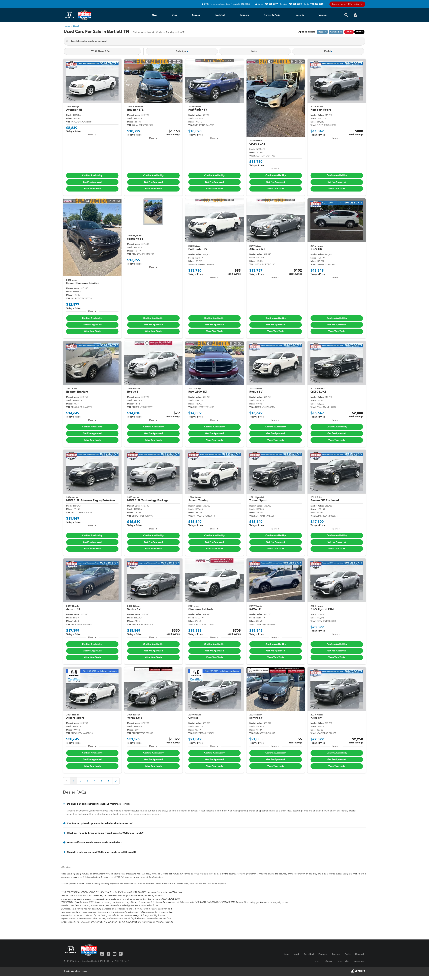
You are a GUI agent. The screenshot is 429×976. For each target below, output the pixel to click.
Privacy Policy (343, 961)
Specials (196, 15)
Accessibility (359, 961)
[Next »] (115, 780)
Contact (322, 15)
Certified (309, 954)
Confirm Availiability (92, 175)
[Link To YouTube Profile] (115, 953)
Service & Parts (272, 15)
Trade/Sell (220, 15)
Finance (322, 954)
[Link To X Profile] (109, 953)
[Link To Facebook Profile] (102, 953)
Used (174, 15)
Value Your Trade (92, 189)
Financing (244, 15)
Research (299, 15)
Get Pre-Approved (92, 182)
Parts (347, 954)
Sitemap (328, 961)
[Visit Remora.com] (358, 972)
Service (336, 954)
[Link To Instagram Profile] (121, 953)
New (154, 15)
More (90, 135)
